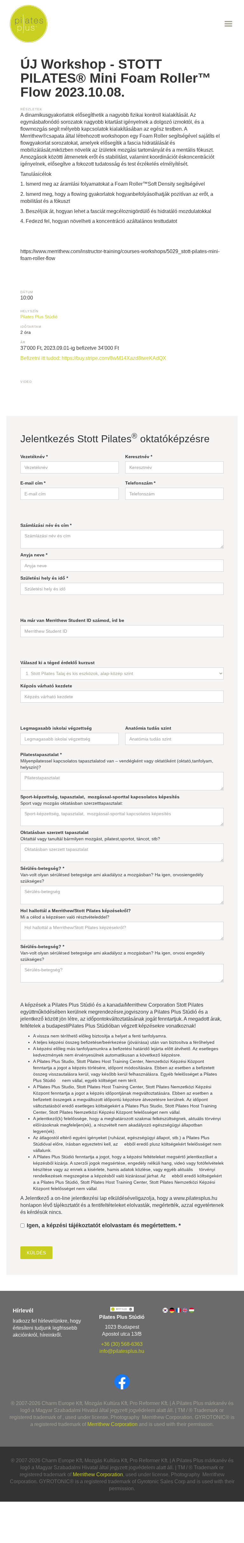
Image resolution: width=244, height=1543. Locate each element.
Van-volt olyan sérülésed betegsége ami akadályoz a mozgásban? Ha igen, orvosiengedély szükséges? (111, 875)
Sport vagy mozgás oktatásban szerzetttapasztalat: (100, 800)
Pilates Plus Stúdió (39, 316)
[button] (141, 24)
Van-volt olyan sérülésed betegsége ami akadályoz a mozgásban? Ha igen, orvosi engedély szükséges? (112, 953)
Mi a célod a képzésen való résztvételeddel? (75, 914)
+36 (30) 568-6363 (122, 1344)
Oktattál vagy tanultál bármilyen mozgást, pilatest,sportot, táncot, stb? (90, 835)
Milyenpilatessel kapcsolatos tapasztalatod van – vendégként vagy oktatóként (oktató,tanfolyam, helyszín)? (116, 761)
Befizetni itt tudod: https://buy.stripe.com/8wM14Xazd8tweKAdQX (93, 358)
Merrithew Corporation (112, 1424)
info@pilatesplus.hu (121, 1351)
